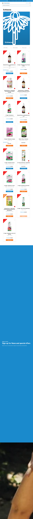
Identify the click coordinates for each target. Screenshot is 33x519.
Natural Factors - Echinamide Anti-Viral (9, 65)
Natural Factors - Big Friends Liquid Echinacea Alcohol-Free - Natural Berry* (9, 209)
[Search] (30, 5)
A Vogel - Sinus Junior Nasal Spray (23, 208)
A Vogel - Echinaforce (9, 115)
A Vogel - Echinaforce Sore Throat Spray (23, 65)
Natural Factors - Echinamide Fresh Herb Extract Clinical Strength (9, 91)
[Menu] (30, 3)
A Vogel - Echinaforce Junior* (9, 185)
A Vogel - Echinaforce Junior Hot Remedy (9, 234)
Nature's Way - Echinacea (23, 139)
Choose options (9, 73)
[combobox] (16, 5)
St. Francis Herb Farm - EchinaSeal (23, 162)
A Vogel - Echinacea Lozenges (9, 139)
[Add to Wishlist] (15, 52)
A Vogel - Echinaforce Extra (9, 162)
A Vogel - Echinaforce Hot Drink (23, 185)
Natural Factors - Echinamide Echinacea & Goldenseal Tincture (23, 91)
